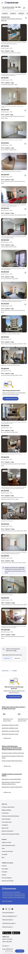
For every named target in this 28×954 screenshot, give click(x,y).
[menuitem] (5, 671)
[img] (14, 32)
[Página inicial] (12, 3)
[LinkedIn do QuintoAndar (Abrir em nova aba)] (12, 909)
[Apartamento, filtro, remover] (11, 658)
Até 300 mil (4, 13)
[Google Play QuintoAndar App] (6, 933)
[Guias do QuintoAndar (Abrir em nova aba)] (9, 909)
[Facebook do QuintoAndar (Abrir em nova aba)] (3, 909)
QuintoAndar (5, 670)
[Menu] (2, 2)
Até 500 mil (21, 13)
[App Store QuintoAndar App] (16, 933)
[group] (14, 39)
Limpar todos (17, 658)
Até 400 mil (13, 13)
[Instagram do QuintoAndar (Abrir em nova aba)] (6, 909)
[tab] (5, 13)
